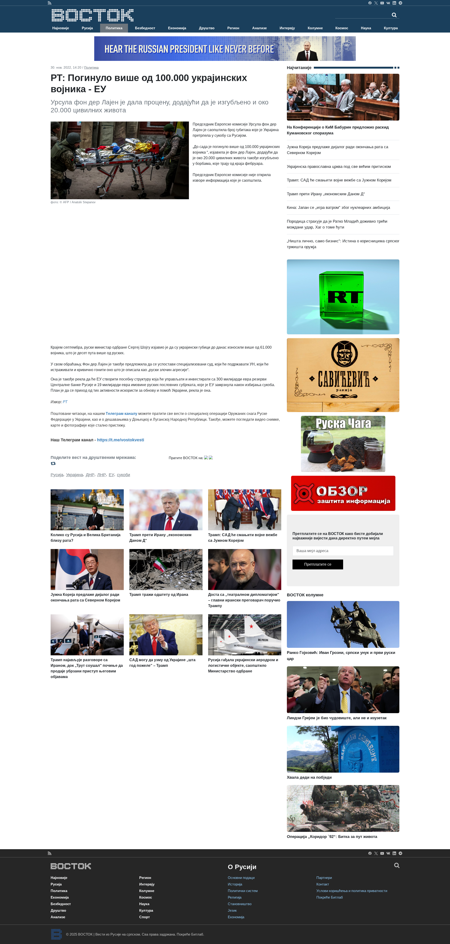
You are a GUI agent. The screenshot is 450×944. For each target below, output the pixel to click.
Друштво (206, 28)
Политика (114, 28)
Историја (235, 884)
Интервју (287, 28)
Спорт (144, 917)
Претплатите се (317, 564)
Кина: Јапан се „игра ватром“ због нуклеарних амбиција (338, 207)
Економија (177, 28)
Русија (87, 28)
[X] (376, 2)
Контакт (322, 884)
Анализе (259, 28)
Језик (232, 910)
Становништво (239, 904)
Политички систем (243, 891)
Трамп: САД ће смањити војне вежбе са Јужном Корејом (339, 180)
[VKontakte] (388, 2)
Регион (233, 28)
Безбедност (145, 28)
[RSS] (49, 2)
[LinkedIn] (394, 2)
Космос (341, 28)
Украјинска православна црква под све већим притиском (339, 166)
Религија (234, 897)
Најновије (60, 28)
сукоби (123, 474)
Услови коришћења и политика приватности (351, 891)
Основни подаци (241, 878)
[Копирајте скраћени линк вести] (107, 463)
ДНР (90, 474)
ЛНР (101, 474)
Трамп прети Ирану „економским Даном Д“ (326, 194)
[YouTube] (382, 2)
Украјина (74, 474)
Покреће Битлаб (329, 897)
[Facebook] (370, 2)
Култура (391, 28)
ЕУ (111, 474)
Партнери (324, 878)
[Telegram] (400, 2)
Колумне (315, 28)
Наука (366, 28)
